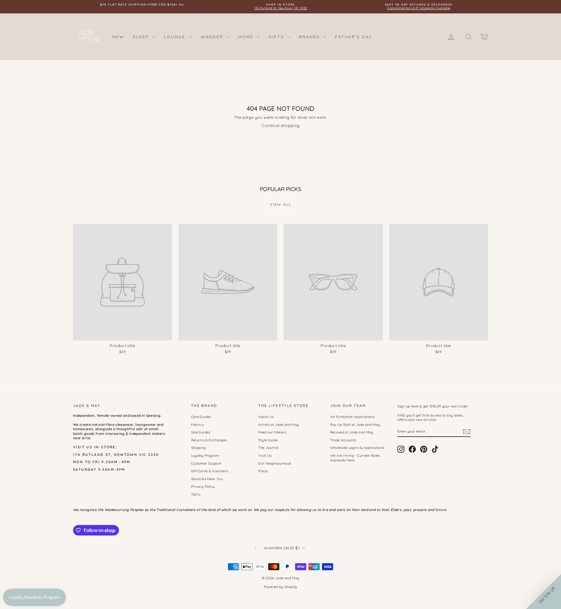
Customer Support (206, 463)
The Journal (268, 447)
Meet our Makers (272, 432)
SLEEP (142, 36)
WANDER (213, 36)
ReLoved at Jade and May (351, 432)
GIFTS (277, 36)
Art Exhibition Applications (352, 416)
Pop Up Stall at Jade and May (355, 424)
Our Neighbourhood (274, 463)
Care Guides (201, 416)
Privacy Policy (203, 486)
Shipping (198, 447)
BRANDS (310, 36)
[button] (543, 591)
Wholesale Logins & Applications (357, 447)
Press (263, 471)
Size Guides (200, 432)
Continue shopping (281, 125)
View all (280, 204)
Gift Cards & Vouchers (209, 471)
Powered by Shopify (280, 586)
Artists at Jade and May (278, 424)
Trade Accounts (343, 440)
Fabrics (197, 424)
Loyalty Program (205, 455)
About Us (266, 416)
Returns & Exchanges (209, 440)
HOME (246, 36)
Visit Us (264, 455)
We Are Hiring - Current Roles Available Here (355, 457)
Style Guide (267, 440)
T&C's (195, 494)
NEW (118, 36)
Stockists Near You (207, 479)
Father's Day (353, 36)
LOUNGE (176, 36)
